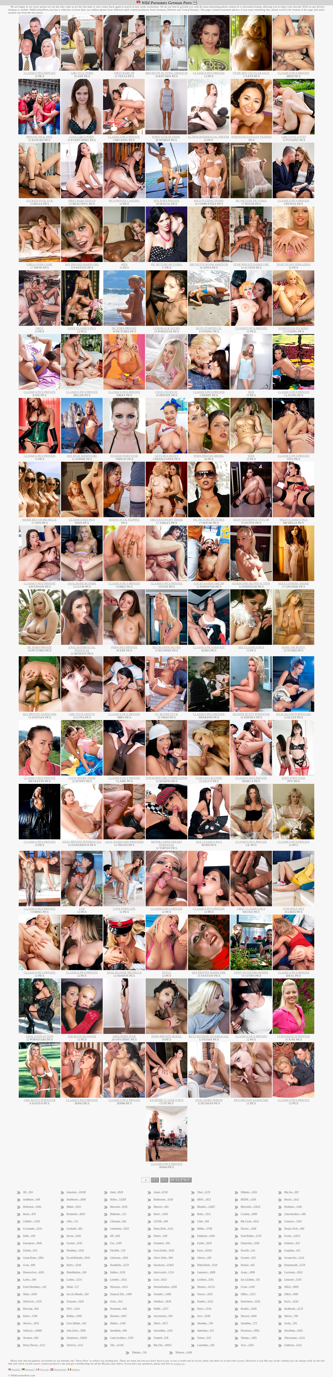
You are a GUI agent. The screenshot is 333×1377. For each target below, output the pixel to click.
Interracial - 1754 (164, 1272)
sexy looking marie (293, 583)
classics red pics (82, 519)
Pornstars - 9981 (250, 1330)
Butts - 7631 (204, 1213)
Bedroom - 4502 (32, 1206)
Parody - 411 (248, 1250)
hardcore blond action (251, 583)
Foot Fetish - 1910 (164, 1250)
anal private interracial (82, 841)
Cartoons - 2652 (293, 1272)
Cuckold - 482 (74, 1228)
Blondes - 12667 (206, 1206)
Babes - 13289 (118, 1199)
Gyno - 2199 (248, 1286)
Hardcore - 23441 (164, 1264)
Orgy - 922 (116, 1301)
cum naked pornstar (293, 1036)
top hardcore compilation (166, 778)
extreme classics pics (166, 1100)
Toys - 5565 (247, 1345)
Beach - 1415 (291, 1199)
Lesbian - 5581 (205, 1279)
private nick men (39, 136)
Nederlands (60, 1369)
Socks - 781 (290, 1323)
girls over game (39, 264)
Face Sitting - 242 (76, 1323)
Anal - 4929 (116, 1192)
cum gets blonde (209, 778)
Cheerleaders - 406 (295, 1213)
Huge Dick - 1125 (163, 1228)
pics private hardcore (251, 1100)
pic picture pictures (251, 200)
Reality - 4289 (249, 1308)
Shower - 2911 (31, 1323)
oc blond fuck (166, 714)
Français (44, 1369)
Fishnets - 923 (292, 1243)
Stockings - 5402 (293, 1330)
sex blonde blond (166, 647)
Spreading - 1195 (163, 1330)
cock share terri (82, 778)
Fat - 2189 (116, 1243)
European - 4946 (32, 1243)
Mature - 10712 (206, 1286)
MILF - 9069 (291, 1286)
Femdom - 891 (162, 1243)
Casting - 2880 (249, 1213)
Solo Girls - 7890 (76, 1330)
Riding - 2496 (74, 1315)
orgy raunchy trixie (166, 519)
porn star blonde (166, 136)
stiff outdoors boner (251, 972)
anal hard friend (209, 1100)
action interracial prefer (208, 136)
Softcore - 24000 (32, 1330)
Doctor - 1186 (248, 1228)
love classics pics (82, 328)
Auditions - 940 (31, 1199)
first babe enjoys (82, 200)
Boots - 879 (29, 1213)
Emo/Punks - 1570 (251, 1235)
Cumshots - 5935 (119, 1228)
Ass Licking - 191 (250, 1279)
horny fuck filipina (124, 519)
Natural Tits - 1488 (121, 1294)
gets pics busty (166, 455)
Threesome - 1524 (294, 1337)
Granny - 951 (248, 1257)
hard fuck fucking (293, 328)
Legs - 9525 (160, 1279)
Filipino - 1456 (249, 1192)
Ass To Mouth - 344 (77, 1294)
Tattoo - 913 (204, 1337)
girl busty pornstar (40, 1100)
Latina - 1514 (74, 1279)
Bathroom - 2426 (163, 1199)
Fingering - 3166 (250, 1243)
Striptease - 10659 (77, 1337)
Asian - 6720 (160, 1192)
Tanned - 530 (161, 1337)
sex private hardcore (82, 264)
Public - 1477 (161, 1308)
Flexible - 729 (117, 1250)
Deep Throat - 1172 (34, 1345)
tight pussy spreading (293, 264)
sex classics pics (251, 647)
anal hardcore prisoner (124, 841)
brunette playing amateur (167, 73)
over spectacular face (251, 73)
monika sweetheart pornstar (166, 843)
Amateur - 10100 (76, 1192)
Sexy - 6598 (203, 1315)
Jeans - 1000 (248, 1272)
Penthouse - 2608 (76, 1199)
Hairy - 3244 (74, 1264)
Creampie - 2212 (32, 1228)
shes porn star (124, 1036)
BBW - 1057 (204, 1199)
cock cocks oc (166, 392)
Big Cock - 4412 (250, 1221)
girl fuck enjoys (82, 714)
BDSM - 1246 (248, 1199)
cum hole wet (293, 908)
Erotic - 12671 (292, 1235)
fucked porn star (124, 455)
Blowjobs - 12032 (250, 1206)
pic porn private (124, 328)
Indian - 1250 (117, 1272)
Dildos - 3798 (204, 1228)
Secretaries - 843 (163, 1315)
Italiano (76, 1369)
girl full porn (82, 73)
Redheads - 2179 (293, 1308)
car (82, 908)
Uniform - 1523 (293, 1345)
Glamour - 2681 (119, 1257)
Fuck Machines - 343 (34, 1286)
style (166, 972)
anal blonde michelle (124, 972)
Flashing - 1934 (75, 1250)
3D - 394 (28, 1192)
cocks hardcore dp (209, 583)
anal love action (39, 1036)
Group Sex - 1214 (294, 1257)
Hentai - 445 (248, 1264)
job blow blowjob (82, 1036)
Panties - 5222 (205, 1301)
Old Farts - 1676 (32, 1301)
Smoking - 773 (249, 1323)
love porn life (124, 908)
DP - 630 (115, 1235)
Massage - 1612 (119, 1286)
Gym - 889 (29, 1264)
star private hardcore (251, 264)
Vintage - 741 (139, 1352)
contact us (179, 1363)
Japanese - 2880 (206, 1272)
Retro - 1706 (30, 1315)
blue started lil (209, 328)
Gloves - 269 (204, 1257)
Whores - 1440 (183, 1352)
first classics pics (251, 908)
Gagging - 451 (292, 1250)
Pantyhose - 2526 (250, 1301)
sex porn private (166, 200)
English (16, 1369)
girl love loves (293, 136)
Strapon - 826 (31, 1337)
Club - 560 (203, 1221)
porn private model (209, 455)
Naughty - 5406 (162, 1294)
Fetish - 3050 (204, 1243)
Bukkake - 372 (118, 1213)
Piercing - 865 (31, 1308)
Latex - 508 (29, 1279)
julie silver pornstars (293, 714)
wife (124, 264)
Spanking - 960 (118, 1330)
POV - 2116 (73, 1308)
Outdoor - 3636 (162, 1301)
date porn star (293, 778)
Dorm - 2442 (74, 1235)
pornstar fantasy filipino (251, 136)
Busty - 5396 (161, 1213)
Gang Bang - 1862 (33, 1257)
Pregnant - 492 (118, 1308)
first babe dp (124, 73)
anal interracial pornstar (82, 649)
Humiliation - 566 (77, 1272)
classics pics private (40, 73)
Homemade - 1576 (294, 1264)
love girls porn (81, 136)
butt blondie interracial (209, 1036)
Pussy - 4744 (204, 1308)
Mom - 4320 (30, 1294)
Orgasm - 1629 (75, 1301)
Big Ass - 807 (291, 1192)
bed (251, 392)
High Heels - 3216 (207, 1264)
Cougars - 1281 (293, 1221)
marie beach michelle (39, 519)
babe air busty (293, 647)
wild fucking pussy (209, 200)
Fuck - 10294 (204, 1250)
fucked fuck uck (39, 200)
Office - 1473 (248, 1294)
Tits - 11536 (116, 1345)
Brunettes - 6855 (76, 1213)
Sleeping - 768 (205, 1323)
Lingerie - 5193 (293, 1279)
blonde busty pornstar (251, 714)
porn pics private (124, 647)
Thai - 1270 (203, 1192)
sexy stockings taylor (251, 519)
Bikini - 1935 (74, 1206)
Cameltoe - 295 (206, 1345)
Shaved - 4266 (249, 1315)
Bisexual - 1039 (118, 1206)
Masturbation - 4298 (165, 1286)
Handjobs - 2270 (119, 1264)
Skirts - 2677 (161, 1323)
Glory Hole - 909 (163, 1257)
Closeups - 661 (118, 1221)
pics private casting (124, 200)
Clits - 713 (72, 1221)
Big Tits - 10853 (163, 1345)
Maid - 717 (73, 1286)
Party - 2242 (291, 1301)
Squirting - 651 (205, 1330)
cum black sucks (166, 328)
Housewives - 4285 (33, 1272)
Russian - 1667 (118, 1315)
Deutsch (29, 1369)
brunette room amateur (209, 264)
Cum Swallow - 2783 (122, 1337)
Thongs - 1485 (249, 1337)
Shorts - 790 (291, 1315)
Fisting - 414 (30, 1250)
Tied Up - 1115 (75, 1345)
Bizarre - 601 (161, 1206)
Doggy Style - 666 (294, 1228)
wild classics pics (293, 519)
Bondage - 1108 (293, 1206)
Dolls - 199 (29, 1235)
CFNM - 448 (161, 1221)
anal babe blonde (82, 583)
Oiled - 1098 (291, 1294)
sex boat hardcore (82, 455)
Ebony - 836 (160, 1235)
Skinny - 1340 (118, 1323)
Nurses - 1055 (205, 1294)
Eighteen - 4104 (206, 1235)
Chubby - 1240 (31, 1221)
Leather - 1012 (118, 1279)
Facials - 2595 (74, 1243)
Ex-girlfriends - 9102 (78, 1257)
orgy (40, 328)
